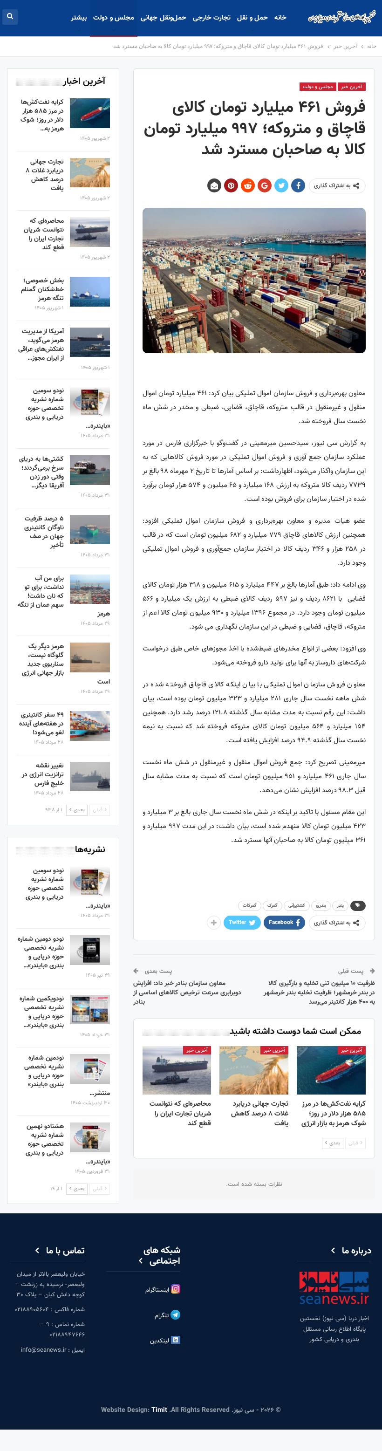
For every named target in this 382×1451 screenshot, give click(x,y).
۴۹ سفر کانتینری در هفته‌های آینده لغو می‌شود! (41, 724)
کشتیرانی (296, 905)
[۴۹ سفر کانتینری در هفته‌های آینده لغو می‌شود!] (90, 726)
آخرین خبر (351, 87)
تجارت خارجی (212, 18)
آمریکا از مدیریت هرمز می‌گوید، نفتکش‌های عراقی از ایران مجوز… (41, 345)
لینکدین (160, 1341)
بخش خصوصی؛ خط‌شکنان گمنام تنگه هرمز (42, 290)
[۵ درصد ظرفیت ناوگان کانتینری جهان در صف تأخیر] (90, 530)
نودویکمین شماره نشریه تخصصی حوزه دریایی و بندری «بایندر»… (42, 1012)
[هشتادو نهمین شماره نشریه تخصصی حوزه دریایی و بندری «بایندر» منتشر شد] (90, 1137)
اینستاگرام (158, 1290)
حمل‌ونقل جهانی (163, 18)
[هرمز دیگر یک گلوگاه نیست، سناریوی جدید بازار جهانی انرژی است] (90, 657)
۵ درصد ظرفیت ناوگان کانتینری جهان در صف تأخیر (44, 532)
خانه (280, 18)
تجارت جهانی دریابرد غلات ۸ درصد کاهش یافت (45, 175)
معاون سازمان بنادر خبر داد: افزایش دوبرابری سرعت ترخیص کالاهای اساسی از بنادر (187, 993)
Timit (159, 1410)
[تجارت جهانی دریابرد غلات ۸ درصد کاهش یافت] (253, 1070)
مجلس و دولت (113, 18)
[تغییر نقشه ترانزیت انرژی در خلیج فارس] (90, 777)
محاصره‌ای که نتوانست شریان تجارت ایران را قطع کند (44, 234)
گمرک (272, 905)
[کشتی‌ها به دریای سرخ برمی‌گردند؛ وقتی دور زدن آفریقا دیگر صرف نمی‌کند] (90, 470)
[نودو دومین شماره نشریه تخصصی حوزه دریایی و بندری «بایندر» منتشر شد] (90, 950)
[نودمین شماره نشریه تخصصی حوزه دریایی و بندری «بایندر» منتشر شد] (90, 1069)
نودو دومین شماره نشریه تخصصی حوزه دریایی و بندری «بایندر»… (41, 952)
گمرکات (250, 905)
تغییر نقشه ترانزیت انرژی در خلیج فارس (43, 775)
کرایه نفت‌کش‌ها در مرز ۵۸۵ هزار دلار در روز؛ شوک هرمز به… (42, 115)
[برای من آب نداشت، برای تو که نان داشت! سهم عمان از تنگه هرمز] (90, 589)
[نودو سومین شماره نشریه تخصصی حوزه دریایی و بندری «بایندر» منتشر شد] (90, 402)
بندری (321, 905)
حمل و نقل (252, 18)
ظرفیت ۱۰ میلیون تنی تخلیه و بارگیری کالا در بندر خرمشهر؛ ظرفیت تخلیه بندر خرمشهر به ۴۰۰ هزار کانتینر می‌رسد (319, 993)
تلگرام (163, 1316)
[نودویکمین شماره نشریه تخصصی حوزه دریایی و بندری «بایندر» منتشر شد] (90, 1010)
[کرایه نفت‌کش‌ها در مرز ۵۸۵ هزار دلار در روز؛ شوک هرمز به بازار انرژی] (331, 1070)
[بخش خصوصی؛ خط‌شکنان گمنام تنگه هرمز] (90, 292)
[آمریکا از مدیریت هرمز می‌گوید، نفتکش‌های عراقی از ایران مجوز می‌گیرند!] (90, 342)
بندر (340, 905)
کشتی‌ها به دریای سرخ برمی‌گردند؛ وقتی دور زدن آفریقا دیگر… (41, 472)
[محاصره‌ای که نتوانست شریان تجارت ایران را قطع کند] (177, 1070)
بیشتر (79, 18)
